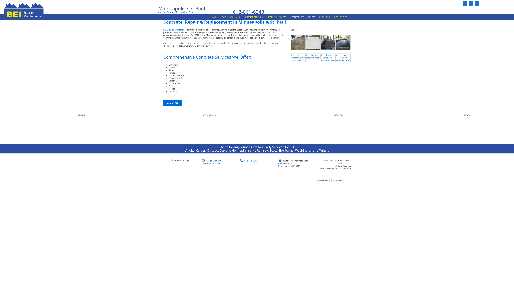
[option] (64, 127)
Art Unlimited (344, 168)
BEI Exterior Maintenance (174, 29)
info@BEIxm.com (214, 160)
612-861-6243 (248, 12)
